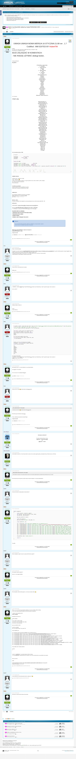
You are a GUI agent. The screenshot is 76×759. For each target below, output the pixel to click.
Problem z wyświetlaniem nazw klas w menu (14, 732)
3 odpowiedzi (56, 729)
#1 (71, 36)
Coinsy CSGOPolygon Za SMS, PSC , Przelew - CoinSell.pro (12, 742)
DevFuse (72, 24)
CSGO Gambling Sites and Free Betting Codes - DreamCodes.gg (12, 745)
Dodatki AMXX (11, 6)
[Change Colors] (72, 3)
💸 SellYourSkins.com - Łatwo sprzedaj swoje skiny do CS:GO (31, 745)
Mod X (38, 439)
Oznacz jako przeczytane (13, 750)
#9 (71, 404)
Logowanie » (67, 1)
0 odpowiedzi (56, 726)
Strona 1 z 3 (4, 31)
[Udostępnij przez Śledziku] (8, 718)
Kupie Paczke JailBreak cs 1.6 (12, 729)
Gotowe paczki (44, 439)
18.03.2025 (63, 736)
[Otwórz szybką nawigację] (72, 6)
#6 (71, 321)
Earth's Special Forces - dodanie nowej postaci (14, 723)
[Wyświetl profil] (7, 41)
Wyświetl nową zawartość (67, 6)
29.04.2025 (63, 733)
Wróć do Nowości (71, 711)
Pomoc (18, 750)
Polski (8, 750)
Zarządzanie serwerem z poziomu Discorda (14, 726)
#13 (71, 488)
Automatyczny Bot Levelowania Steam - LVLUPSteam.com (11, 744)
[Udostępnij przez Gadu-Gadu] (9, 718)
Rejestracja (71, 1)
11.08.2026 (63, 724)
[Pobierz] (13, 718)
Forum (5, 6)
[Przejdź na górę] (38, 750)
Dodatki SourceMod (19, 6)
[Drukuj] (12, 718)
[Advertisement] (21, 715)
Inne (24, 6)
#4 (71, 283)
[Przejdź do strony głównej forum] (14, 2)
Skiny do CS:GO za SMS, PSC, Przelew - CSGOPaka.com (12, 743)
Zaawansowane (71, 3)
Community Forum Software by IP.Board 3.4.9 (67, 750)
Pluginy (44, 441)
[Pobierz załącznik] (12, 196)
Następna (11, 31)
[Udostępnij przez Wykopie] (5, 718)
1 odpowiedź (56, 723)
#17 (71, 588)
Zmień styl (5, 750)
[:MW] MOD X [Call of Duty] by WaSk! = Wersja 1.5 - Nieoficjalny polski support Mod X (38, 251)
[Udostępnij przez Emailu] (11, 718)
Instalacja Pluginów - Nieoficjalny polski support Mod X (28, 205)
